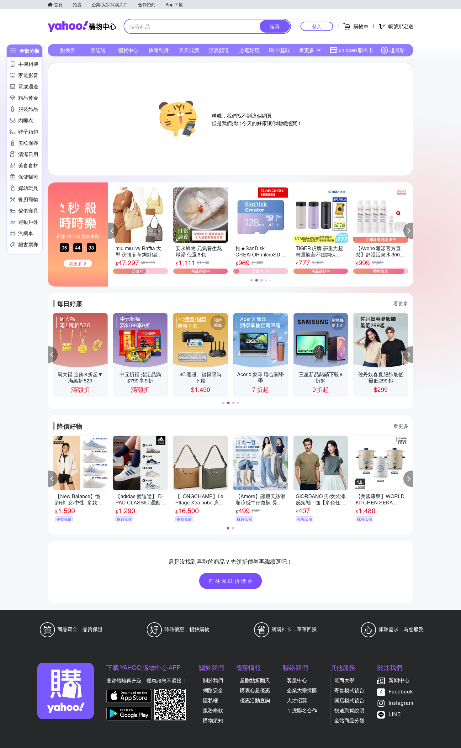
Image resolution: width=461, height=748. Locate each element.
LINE (395, 714)
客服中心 (297, 680)
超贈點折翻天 (255, 680)
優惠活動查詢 (255, 700)
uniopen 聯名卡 (356, 50)
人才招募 (297, 700)
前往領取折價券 (231, 580)
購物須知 (213, 720)
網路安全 (213, 690)
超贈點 (397, 50)
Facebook (401, 691)
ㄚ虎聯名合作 (302, 710)
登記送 (98, 50)
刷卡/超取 (279, 50)
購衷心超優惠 (255, 690)
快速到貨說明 (349, 710)
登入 (316, 26)
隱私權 (210, 700)
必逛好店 (249, 50)
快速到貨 (159, 50)
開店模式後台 (349, 700)
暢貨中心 (128, 50)
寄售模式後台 (349, 690)
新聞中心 (399, 680)
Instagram (401, 702)
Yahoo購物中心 (82, 26)
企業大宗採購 (302, 690)
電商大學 (344, 680)
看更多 (306, 50)
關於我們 (213, 680)
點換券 (67, 50)
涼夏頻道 (219, 50)
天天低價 (189, 50)
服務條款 (213, 710)
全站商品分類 (349, 720)
